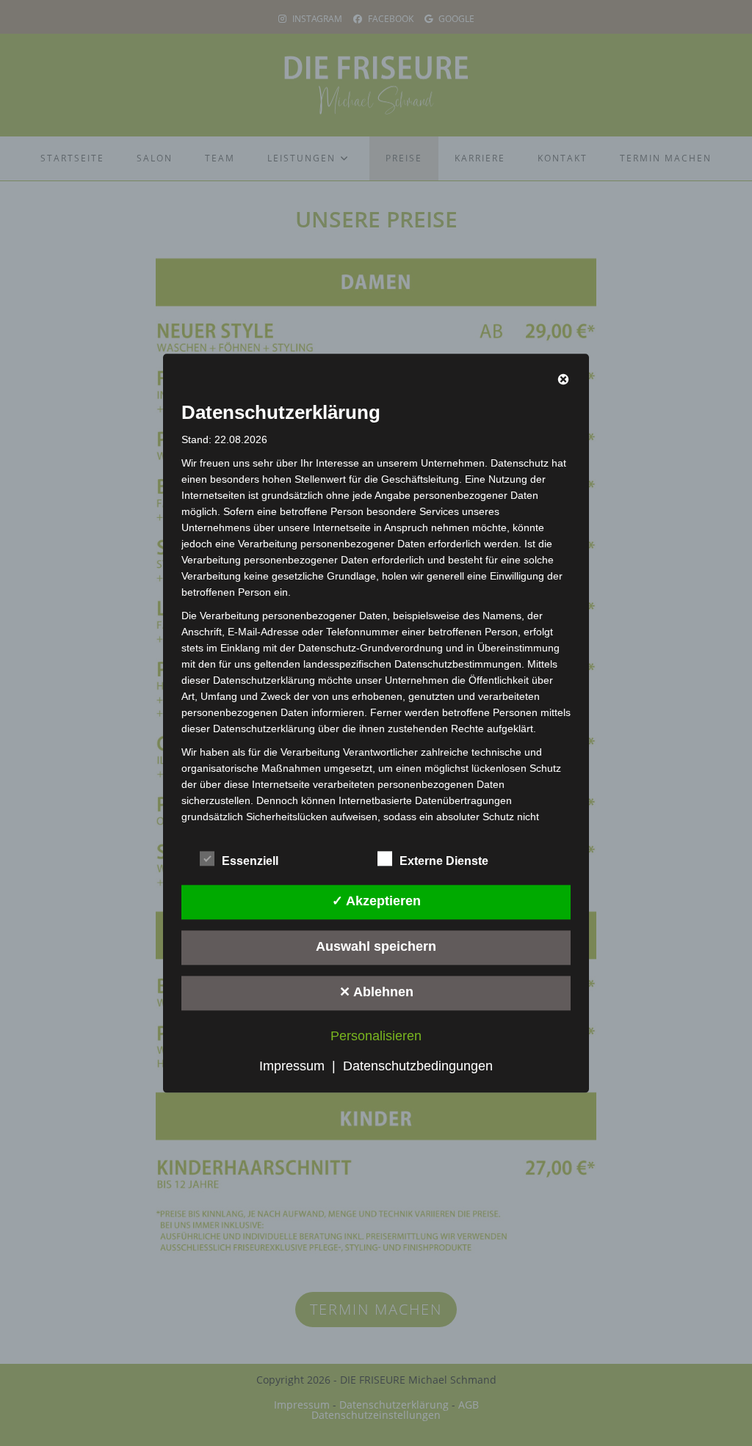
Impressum (292, 1066)
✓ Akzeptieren (376, 901)
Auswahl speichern (376, 947)
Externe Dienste (444, 861)
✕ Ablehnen (376, 992)
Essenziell (250, 861)
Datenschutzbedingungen (418, 1066)
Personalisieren (376, 1036)
